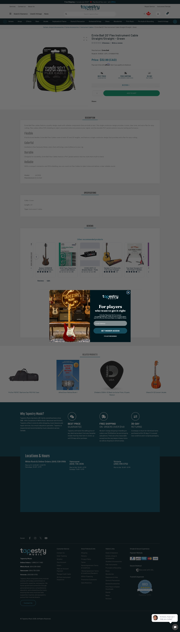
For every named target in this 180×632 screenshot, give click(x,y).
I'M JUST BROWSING (110, 336)
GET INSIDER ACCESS (110, 331)
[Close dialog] (128, 292)
